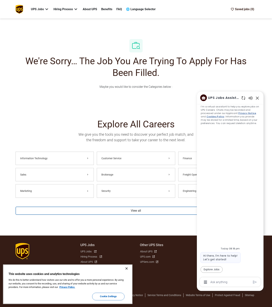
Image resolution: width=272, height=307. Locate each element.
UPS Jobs (86, 251)
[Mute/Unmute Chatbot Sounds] (250, 98)
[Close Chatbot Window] (257, 98)
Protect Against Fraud (227, 295)
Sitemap (249, 295)
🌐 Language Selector (141, 9)
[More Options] (205, 282)
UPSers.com (147, 262)
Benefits (106, 9)
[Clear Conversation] (243, 97)
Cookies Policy (215, 116)
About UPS (90, 9)
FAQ (119, 9)
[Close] (126, 268)
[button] (136, 211)
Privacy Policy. (67, 287)
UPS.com (145, 256)
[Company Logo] (19, 8)
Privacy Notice (134, 295)
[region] (230, 189)
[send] (255, 282)
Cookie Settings (108, 296)
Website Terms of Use (198, 295)
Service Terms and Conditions (164, 295)
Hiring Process (88, 256)
